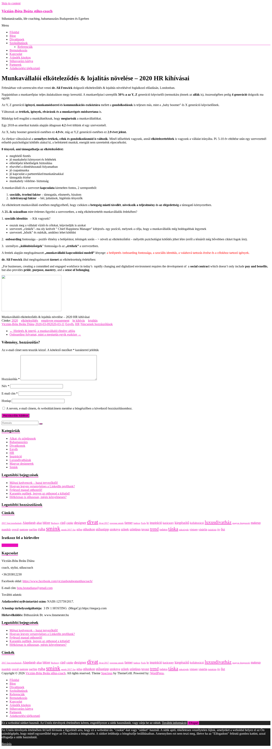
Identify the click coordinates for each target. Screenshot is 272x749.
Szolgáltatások (19, 43)
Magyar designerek (22, 463)
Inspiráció (16, 456)
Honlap (6, 400)
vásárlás (203, 529)
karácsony (168, 522)
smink (53, 528)
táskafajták (184, 530)
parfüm (33, 529)
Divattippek (17, 39)
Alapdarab (29, 522)
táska (173, 528)
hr (148, 522)
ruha (41, 529)
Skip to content (11, 3)
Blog (13, 35)
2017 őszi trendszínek (12, 523)
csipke (69, 522)
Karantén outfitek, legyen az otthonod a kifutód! (40, 493)
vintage (194, 529)
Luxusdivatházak (20, 460)
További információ (174, 722)
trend (154, 529)
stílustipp (102, 529)
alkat (39, 522)
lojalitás (93, 320)
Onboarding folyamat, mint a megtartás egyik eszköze (45, 334)
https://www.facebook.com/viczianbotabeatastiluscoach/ (58, 581)
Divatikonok (17, 445)
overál (15, 529)
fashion (136, 523)
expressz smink (117, 523)
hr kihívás (78, 320)
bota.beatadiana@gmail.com (35, 588)
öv (218, 529)
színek (125, 529)
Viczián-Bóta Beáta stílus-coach (27, 11)
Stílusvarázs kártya (21, 61)
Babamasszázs (19, 442)
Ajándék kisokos (20, 57)
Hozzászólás (11, 379)
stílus (79, 529)
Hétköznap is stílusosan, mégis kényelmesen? (38, 497)
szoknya (115, 529)
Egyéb (69, 324)
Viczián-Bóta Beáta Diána (18, 324)
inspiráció (156, 522)
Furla (143, 523)
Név (5, 386)
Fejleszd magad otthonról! (26, 490)
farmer (128, 522)
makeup (256, 522)
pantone (24, 529)
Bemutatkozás (18, 50)
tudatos (163, 529)
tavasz (145, 529)
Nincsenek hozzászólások (96, 324)
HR (77, 324)
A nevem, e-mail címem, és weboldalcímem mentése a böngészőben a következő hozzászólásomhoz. (69, 408)
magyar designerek (241, 523)
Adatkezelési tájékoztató (25, 68)
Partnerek (16, 64)
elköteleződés (29, 320)
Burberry (55, 523)
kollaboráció (197, 522)
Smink (14, 467)
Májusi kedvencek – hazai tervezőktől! (34, 482)
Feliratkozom (10, 545)
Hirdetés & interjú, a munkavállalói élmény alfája (42, 331)
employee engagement (55, 320)
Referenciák (25, 46)
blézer (46, 522)
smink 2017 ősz (68, 530)
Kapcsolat (16, 54)
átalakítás (212, 530)
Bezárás (7, 744)
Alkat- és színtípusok (23, 438)
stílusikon (89, 529)
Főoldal (14, 32)
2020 (15, 320)
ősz (223, 529)
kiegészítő (182, 523)
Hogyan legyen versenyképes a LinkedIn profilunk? (42, 486)
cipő (63, 522)
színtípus (135, 529)
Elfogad (193, 723)
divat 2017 (104, 523)
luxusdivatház (218, 522)
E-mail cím (10, 393)
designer (80, 523)
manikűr (6, 529)
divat (92, 522)
